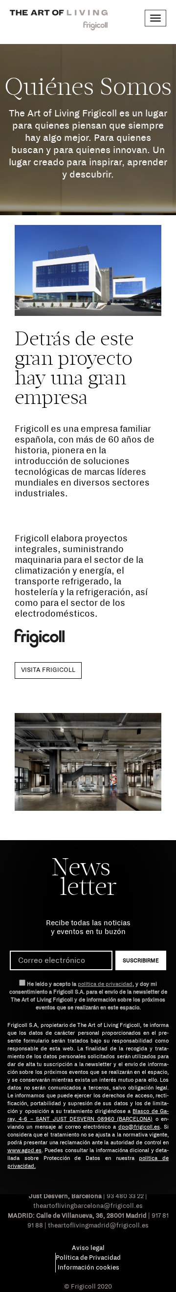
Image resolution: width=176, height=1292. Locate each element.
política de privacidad (105, 984)
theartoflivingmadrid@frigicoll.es (98, 1225)
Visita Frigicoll (48, 670)
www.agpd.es (24, 1150)
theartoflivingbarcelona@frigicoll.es (88, 1206)
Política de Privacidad (88, 1257)
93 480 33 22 (125, 1196)
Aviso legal (88, 1248)
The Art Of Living (59, 20)
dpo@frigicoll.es (139, 1127)
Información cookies (88, 1267)
